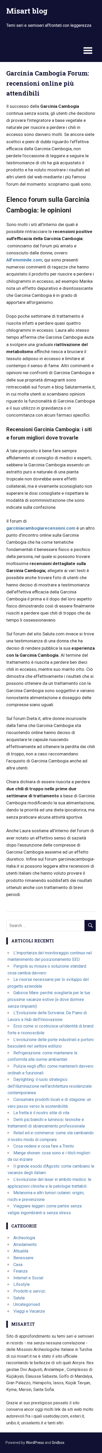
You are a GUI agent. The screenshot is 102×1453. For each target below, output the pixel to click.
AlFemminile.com (24, 259)
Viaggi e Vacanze (29, 1311)
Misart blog (27, 11)
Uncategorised (26, 1304)
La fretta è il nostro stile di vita (41, 1112)
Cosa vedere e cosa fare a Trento (43, 1146)
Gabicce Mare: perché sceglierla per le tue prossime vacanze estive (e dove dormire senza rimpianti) (49, 999)
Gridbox (58, 1443)
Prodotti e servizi (29, 1291)
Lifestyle (21, 1284)
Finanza (20, 1271)
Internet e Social (28, 1277)
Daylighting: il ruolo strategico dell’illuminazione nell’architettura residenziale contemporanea (50, 1086)
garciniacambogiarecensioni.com (40, 528)
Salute (19, 1297)
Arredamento (25, 1244)
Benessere (23, 1257)
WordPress (35, 1443)
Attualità (20, 1251)
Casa (17, 1264)
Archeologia (24, 1237)
